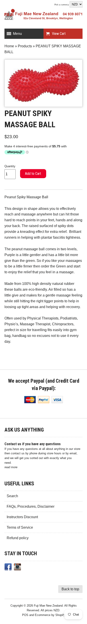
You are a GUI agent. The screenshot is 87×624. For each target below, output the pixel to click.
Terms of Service (20, 527)
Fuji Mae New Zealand (48, 605)
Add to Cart (33, 173)
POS (25, 615)
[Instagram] (17, 567)
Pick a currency (62, 5)
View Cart (59, 33)
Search (12, 496)
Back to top (70, 589)
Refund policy (18, 538)
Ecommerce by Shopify (50, 615)
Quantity (9, 166)
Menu (17, 33)
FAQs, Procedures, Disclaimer (30, 506)
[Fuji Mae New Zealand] (43, 15)
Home (9, 46)
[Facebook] (8, 567)
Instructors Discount (22, 517)
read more (10, 467)
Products (25, 46)
